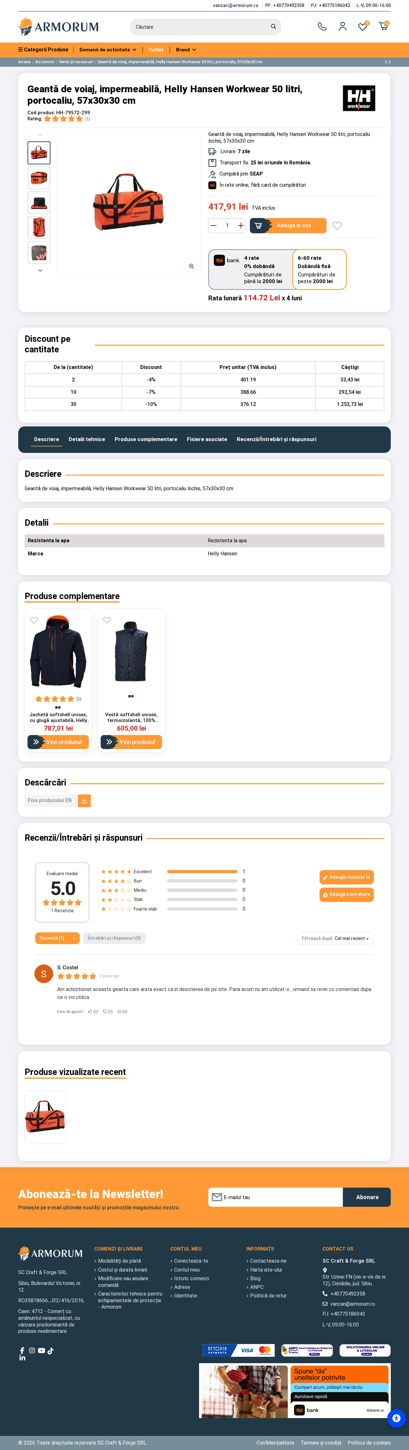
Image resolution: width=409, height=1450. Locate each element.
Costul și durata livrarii (122, 1270)
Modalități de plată (119, 1261)
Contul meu (187, 1270)
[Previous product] (386, 62)
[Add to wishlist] (337, 225)
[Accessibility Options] (396, 1418)
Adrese (182, 1287)
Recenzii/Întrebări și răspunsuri (276, 439)
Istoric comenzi (191, 1278)
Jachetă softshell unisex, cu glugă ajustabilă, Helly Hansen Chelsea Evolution (58, 720)
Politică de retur (268, 1296)
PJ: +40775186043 (331, 5)
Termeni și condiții (321, 1443)
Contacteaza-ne (268, 1261)
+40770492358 (347, 1294)
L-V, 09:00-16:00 (374, 5)
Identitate (185, 1296)
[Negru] (56, 707)
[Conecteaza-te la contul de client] (343, 26)
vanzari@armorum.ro (236, 5)
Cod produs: (41, 113)
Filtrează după (317, 938)
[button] (38, 152)
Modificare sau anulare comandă (123, 1281)
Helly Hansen (222, 554)
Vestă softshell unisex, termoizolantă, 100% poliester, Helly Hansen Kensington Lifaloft (131, 723)
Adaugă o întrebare (349, 894)
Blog (255, 1278)
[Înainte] (40, 269)
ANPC (257, 1287)
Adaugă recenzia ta (349, 877)
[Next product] (389, 62)
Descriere (46, 439)
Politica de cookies (369, 1443)
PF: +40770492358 (285, 5)
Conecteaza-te (191, 1261)
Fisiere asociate (207, 439)
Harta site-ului (266, 1270)
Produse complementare (146, 439)
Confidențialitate (275, 1443)
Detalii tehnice (87, 439)
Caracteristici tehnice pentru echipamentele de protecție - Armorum (130, 1300)
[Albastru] (132, 696)
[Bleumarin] (59, 707)
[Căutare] (273, 27)
